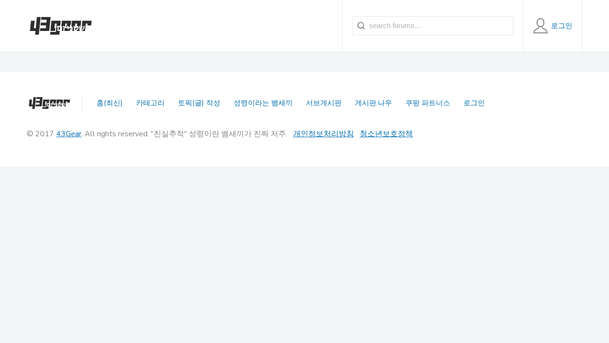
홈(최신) (110, 103)
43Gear (68, 134)
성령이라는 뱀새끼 (263, 103)
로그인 (474, 103)
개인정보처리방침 (323, 134)
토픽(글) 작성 (199, 103)
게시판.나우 (373, 103)
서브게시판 (324, 103)
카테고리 (150, 103)
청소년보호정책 (386, 134)
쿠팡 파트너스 (427, 103)
